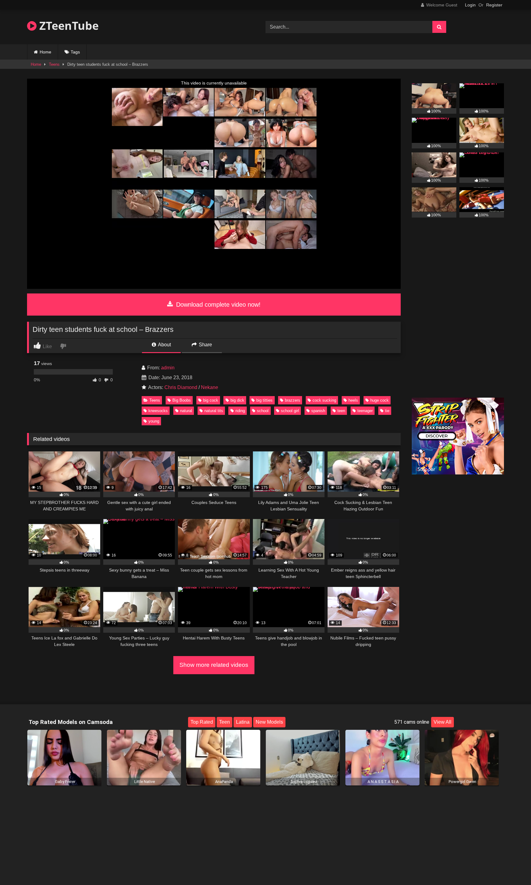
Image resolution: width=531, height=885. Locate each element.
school (263, 410)
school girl (290, 410)
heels (353, 400)
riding (240, 410)
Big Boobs (181, 400)
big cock (210, 400)
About (164, 344)
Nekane (209, 387)
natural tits (213, 410)
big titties (264, 400)
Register (494, 4)
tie (387, 410)
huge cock (379, 400)
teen (341, 410)
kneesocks (158, 410)
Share (205, 344)
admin (168, 367)
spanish (318, 410)
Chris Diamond (180, 387)
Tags (75, 51)
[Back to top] (512, 867)
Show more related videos (213, 665)
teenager (365, 410)
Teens (54, 64)
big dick (237, 400)
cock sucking (324, 400)
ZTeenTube (68, 25)
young (153, 421)
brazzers (292, 400)
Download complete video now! (217, 304)
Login (470, 4)
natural (186, 410)
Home (45, 51)
